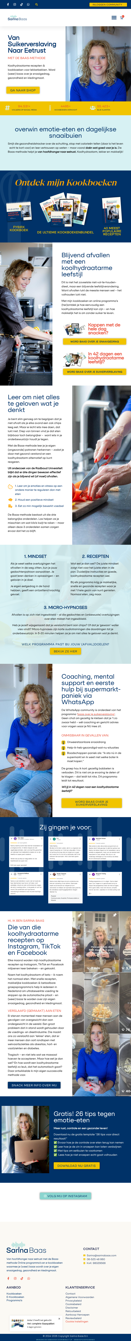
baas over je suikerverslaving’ (96, 714)
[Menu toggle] (114, 17)
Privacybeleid (74, 1300)
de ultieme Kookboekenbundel (65, 232)
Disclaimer (72, 1307)
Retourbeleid (73, 1311)
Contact (70, 1293)
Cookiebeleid (73, 1304)
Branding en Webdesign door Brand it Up (54, 1340)
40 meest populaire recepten (112, 231)
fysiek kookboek (19, 228)
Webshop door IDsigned (84, 1340)
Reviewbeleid (73, 1318)
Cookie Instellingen (77, 1321)
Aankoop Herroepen (77, 1314)
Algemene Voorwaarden (80, 1297)
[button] (36, 4)
